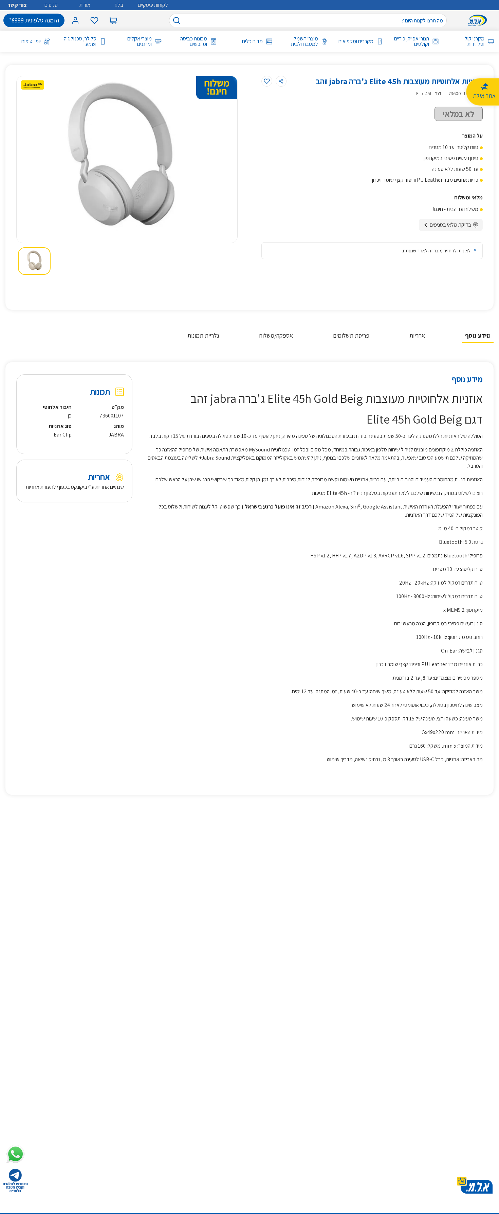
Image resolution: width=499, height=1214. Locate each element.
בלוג (118, 4)
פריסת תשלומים (351, 335)
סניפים (51, 4)
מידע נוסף (478, 335)
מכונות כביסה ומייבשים (193, 41)
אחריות (417, 335)
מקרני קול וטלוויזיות (474, 41)
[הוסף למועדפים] (266, 81)
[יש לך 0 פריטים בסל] (113, 20)
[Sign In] (75, 20)
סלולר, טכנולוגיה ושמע (80, 41)
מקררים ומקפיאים (355, 41)
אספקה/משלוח (276, 335)
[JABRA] (32, 85)
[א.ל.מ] (479, 20)
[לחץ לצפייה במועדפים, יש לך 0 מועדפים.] (94, 20)
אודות (84, 4)
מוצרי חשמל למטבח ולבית (304, 41)
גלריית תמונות (203, 335)
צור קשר (17, 4)
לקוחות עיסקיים (153, 4)
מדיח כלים (252, 41)
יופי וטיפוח (31, 41)
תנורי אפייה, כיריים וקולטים (411, 41)
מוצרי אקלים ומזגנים (139, 41)
